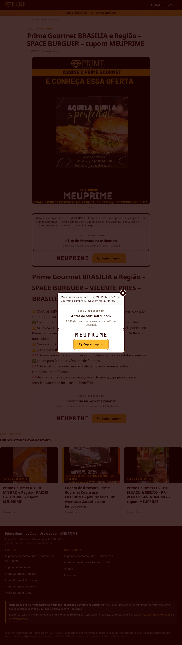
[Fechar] (123, 293)
